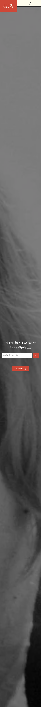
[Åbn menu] (37, 3)
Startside (19, 369)
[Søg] (30, 3)
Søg (36, 355)
